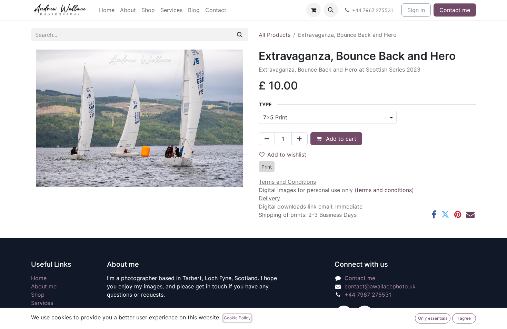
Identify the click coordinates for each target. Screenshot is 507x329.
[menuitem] (106, 10)
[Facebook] (433, 214)
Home (39, 278)
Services (42, 302)
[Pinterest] (457, 214)
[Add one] (299, 138)
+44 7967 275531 (368, 294)
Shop (37, 294)
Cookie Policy (237, 317)
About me (44, 286)
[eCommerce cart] (313, 10)
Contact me (454, 10)
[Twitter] (445, 214)
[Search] (239, 34)
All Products (274, 34)
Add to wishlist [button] (286, 154)
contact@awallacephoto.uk (380, 286)
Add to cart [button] (340, 138)
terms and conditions (384, 190)
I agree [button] (464, 318)
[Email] (470, 214)
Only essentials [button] (432, 318)
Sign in (416, 10)
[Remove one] (267, 138)
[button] (331, 10)
